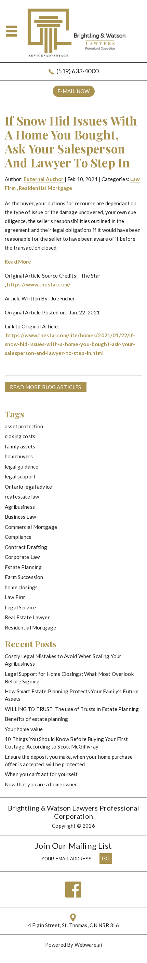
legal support (20, 476)
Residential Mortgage (45, 188)
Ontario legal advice (28, 487)
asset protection (24, 426)
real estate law (22, 496)
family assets (20, 446)
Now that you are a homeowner (41, 784)
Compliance (18, 537)
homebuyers (19, 456)
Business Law (20, 517)
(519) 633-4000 (77, 71)
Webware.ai (88, 945)
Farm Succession (24, 577)
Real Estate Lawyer (27, 617)
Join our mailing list (73, 846)
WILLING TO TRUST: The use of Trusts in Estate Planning (72, 709)
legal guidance (21, 466)
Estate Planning (23, 567)
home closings (21, 587)
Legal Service (20, 607)
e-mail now (73, 91)
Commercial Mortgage (31, 527)
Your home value (24, 729)
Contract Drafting (26, 547)
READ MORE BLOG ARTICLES (45, 387)
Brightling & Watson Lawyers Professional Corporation (73, 812)
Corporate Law (22, 557)
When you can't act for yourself (41, 774)
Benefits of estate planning (36, 719)
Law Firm (15, 597)
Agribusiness (20, 507)
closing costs (20, 436)
